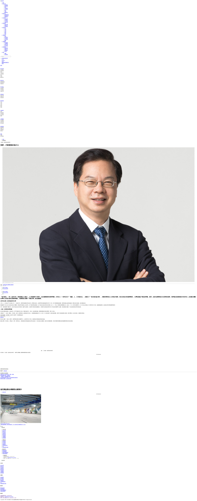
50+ (3, 446)
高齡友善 (6, 22)
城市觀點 (6, 54)
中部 (5, 30)
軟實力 (6, 51)
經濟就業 (2, 70)
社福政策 (6, 8)
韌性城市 (6, 37)
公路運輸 (6, 43)
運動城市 (6, 16)
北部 (5, 29)
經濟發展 (2, 126)
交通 (5, 11)
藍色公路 (6, 44)
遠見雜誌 (2, 478)
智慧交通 (6, 24)
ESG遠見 (4, 443)
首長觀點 (2, 69)
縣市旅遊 (4, 27)
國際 (5, 40)
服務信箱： (2, 496)
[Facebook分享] (5, 288)
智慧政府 (6, 26)
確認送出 (2, 317)
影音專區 (2, 477)
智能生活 (6, 25)
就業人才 (6, 49)
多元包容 (6, 39)
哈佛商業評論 (4, 445)
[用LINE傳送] (5, 287)
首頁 (3, 139)
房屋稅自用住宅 (5, 58)
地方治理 (4, 3)
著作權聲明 (4, 451)
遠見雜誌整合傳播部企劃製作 (8, 284)
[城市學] (2, 0)
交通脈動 (4, 41)
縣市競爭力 (7, 15)
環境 (5, 36)
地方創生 (4, 17)
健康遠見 (4, 444)
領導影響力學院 (5, 447)
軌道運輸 (6, 42)
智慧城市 (4, 23)
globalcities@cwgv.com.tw (11, 457)
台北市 (3, 60)
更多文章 (4, 392)
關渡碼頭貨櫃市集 (5, 62)
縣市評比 (4, 13)
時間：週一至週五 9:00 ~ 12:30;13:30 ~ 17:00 (8, 497)
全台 (5, 28)
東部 (1, 106)
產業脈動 (2, 127)
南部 (5, 31)
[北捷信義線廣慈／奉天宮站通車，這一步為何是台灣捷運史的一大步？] (98, 408)
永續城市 (4, 35)
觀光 (5, 10)
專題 (3, 52)
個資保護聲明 (4, 453)
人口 (3, 59)
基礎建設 (6, 50)
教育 (5, 7)
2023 (3, 61)
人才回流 (6, 21)
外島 (1, 107)
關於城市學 (4, 450)
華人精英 (2, 479)
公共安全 (6, 9)
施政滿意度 (7, 14)
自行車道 (6, 45)
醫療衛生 (6, 12)
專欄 (5, 53)
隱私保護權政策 (5, 452)
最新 (3, 2)
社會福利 (6, 38)
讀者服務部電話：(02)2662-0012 (6, 495)
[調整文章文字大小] (3, 294)
